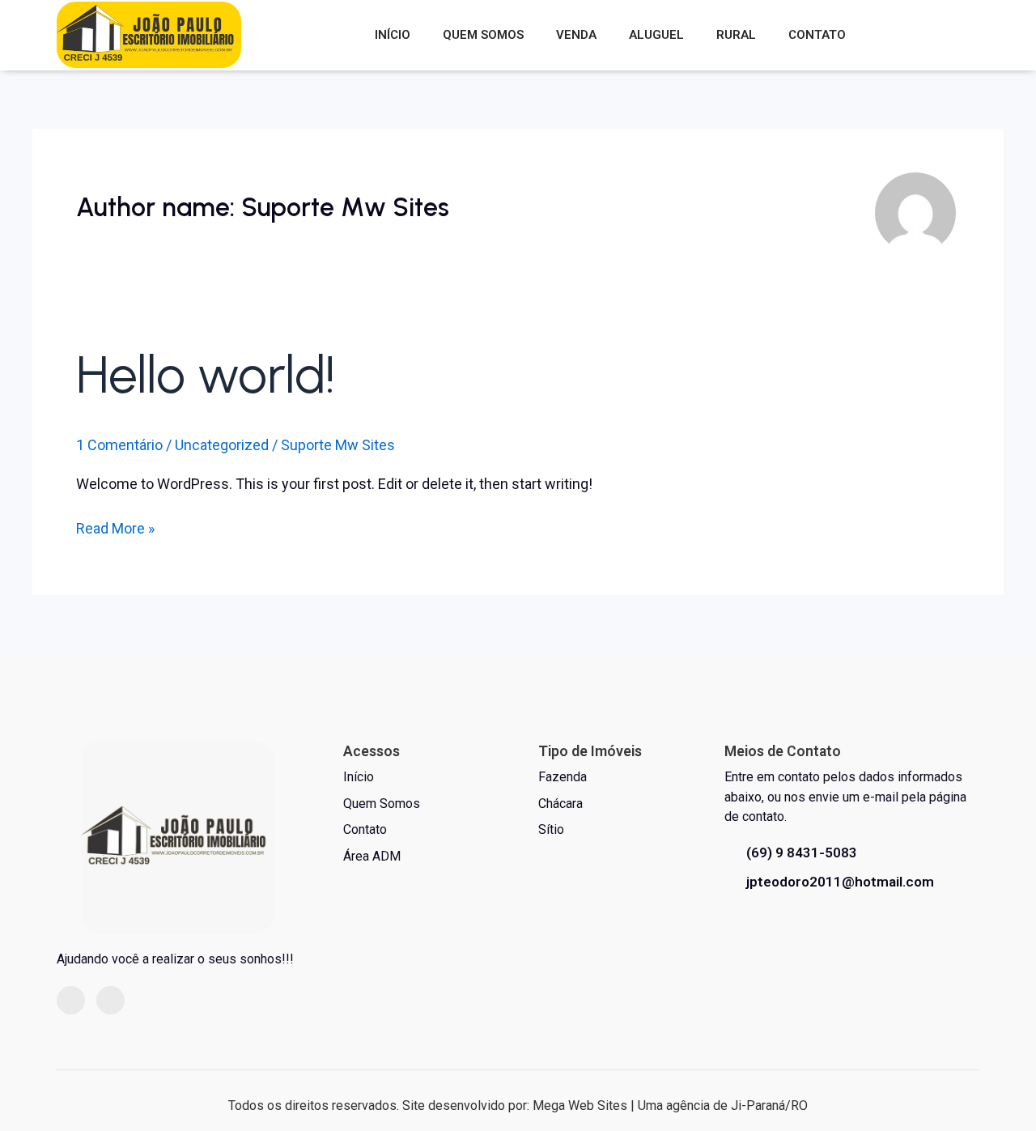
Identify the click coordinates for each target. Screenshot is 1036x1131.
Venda (576, 35)
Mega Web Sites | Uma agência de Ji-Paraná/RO (670, 1105)
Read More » (115, 527)
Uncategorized (222, 444)
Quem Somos (483, 35)
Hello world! (205, 374)
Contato (817, 35)
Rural (736, 35)
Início (392, 35)
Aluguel (656, 35)
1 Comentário (119, 444)
